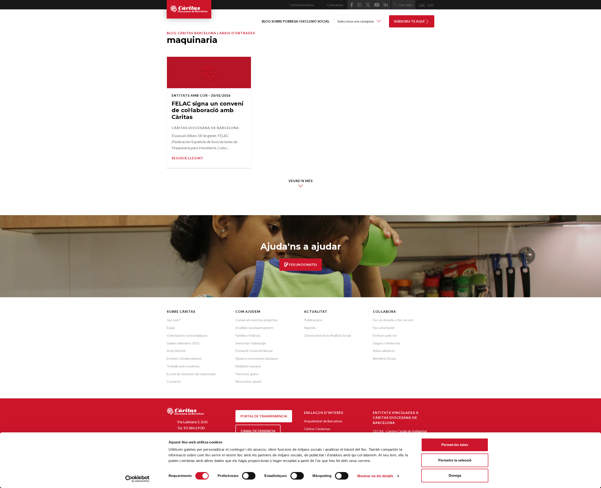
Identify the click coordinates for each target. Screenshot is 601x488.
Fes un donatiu (303, 265)
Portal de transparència (263, 416)
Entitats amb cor (385, 335)
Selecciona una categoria (355, 21)
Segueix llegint (187, 158)
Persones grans (246, 374)
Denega (455, 475)
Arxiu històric (176, 351)
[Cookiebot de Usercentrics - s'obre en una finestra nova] (137, 478)
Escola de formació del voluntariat (191, 374)
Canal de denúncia (258, 431)
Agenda (310, 328)
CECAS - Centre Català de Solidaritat (400, 431)
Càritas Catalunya (317, 429)
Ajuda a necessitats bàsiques (256, 358)
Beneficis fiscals (384, 358)
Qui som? (173, 320)
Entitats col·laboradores (184, 358)
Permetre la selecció (454, 460)
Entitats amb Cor (190, 95)
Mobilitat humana (248, 366)
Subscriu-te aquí (409, 21)
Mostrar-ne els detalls (375, 476)
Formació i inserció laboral (254, 351)
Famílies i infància (247, 335)
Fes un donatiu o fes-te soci (393, 320)
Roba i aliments (384, 351)
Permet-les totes (454, 445)
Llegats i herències (386, 343)
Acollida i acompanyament (254, 328)
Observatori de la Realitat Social (327, 335)
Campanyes (335, 5)
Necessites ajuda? (248, 381)
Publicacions (313, 320)
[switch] (248, 476)
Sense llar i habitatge (250, 343)
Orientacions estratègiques (187, 335)
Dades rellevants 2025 (183, 343)
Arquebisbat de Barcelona (323, 421)
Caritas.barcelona (302, 5)
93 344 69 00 (193, 428)
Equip (171, 328)
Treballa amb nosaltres (183, 366)
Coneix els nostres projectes (256, 320)
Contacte (174, 381)
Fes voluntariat (384, 328)
